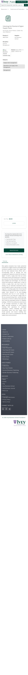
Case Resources (7, 348)
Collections (6, 366)
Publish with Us (7, 339)
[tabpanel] (14, 291)
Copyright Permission (9, 397)
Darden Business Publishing (10, 372)
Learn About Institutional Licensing (14, 254)
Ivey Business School (9, 386)
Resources (4, 9)
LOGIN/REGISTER (21, 2)
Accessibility (6, 341)
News (4, 379)
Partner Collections (8, 336)
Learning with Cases (8, 352)
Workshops (6, 359)
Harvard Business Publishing (11, 370)
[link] (10, 62)
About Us (5, 332)
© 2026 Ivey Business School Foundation (13, 417)
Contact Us (6, 334)
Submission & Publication (17, 9)
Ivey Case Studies (8, 368)
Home (4, 330)
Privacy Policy (6, 399)
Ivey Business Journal (9, 388)
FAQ (4, 384)
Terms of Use (6, 402)
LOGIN (14, 223)
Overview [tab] (5, 261)
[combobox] (11, 5)
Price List (5, 390)
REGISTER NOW (14, 250)
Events (4, 381)
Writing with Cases (8, 354)
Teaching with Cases (8, 350)
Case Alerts (6, 357)
